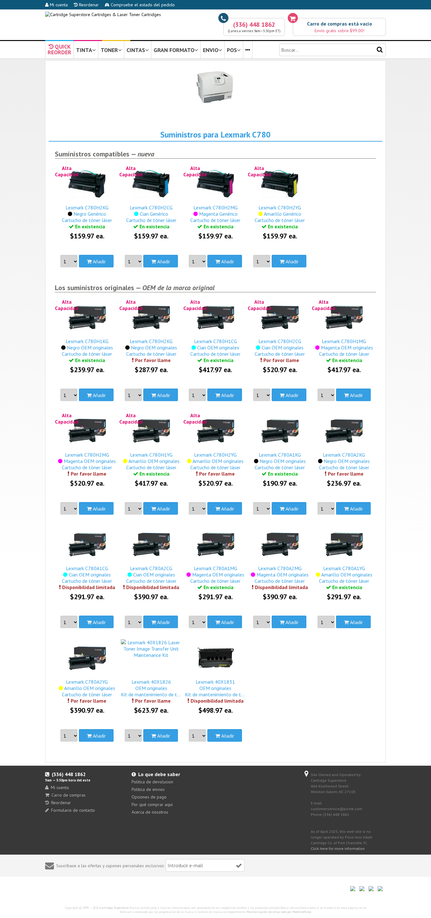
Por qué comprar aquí (152, 804)
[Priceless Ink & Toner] (103, 14)
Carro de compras (68, 795)
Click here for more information (338, 848)
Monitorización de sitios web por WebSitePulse (278, 912)
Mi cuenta (58, 5)
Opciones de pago (149, 797)
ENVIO (210, 50)
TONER (109, 50)
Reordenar (88, 5)
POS (232, 50)
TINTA (84, 50)
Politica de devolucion (152, 782)
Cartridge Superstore (114, 908)
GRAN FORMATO (174, 50)
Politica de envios (148, 789)
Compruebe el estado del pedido (142, 5)
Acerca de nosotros (150, 812)
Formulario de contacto (73, 810)
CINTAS (136, 50)
